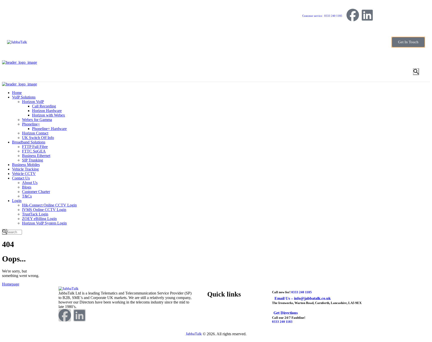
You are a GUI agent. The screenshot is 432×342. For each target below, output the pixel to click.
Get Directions (286, 313)
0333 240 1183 (282, 322)
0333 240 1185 (301, 292)
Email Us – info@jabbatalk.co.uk (302, 298)
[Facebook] (352, 15)
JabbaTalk (194, 334)
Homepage (10, 284)
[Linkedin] (367, 15)
